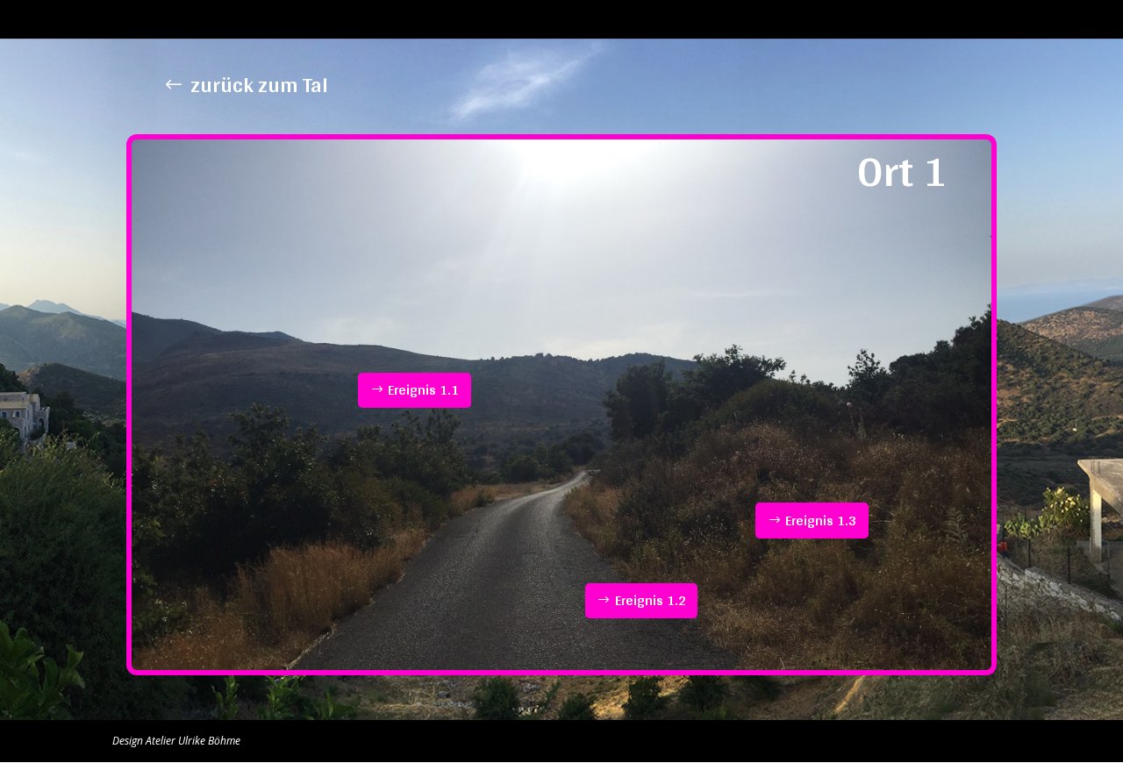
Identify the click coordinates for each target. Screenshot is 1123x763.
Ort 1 (653, 19)
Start (607, 19)
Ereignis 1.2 (650, 600)
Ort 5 (836, 19)
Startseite (893, 19)
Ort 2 (699, 19)
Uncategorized (975, 19)
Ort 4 (790, 19)
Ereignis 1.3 (820, 520)
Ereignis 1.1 (423, 390)
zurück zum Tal (259, 84)
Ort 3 (744, 19)
